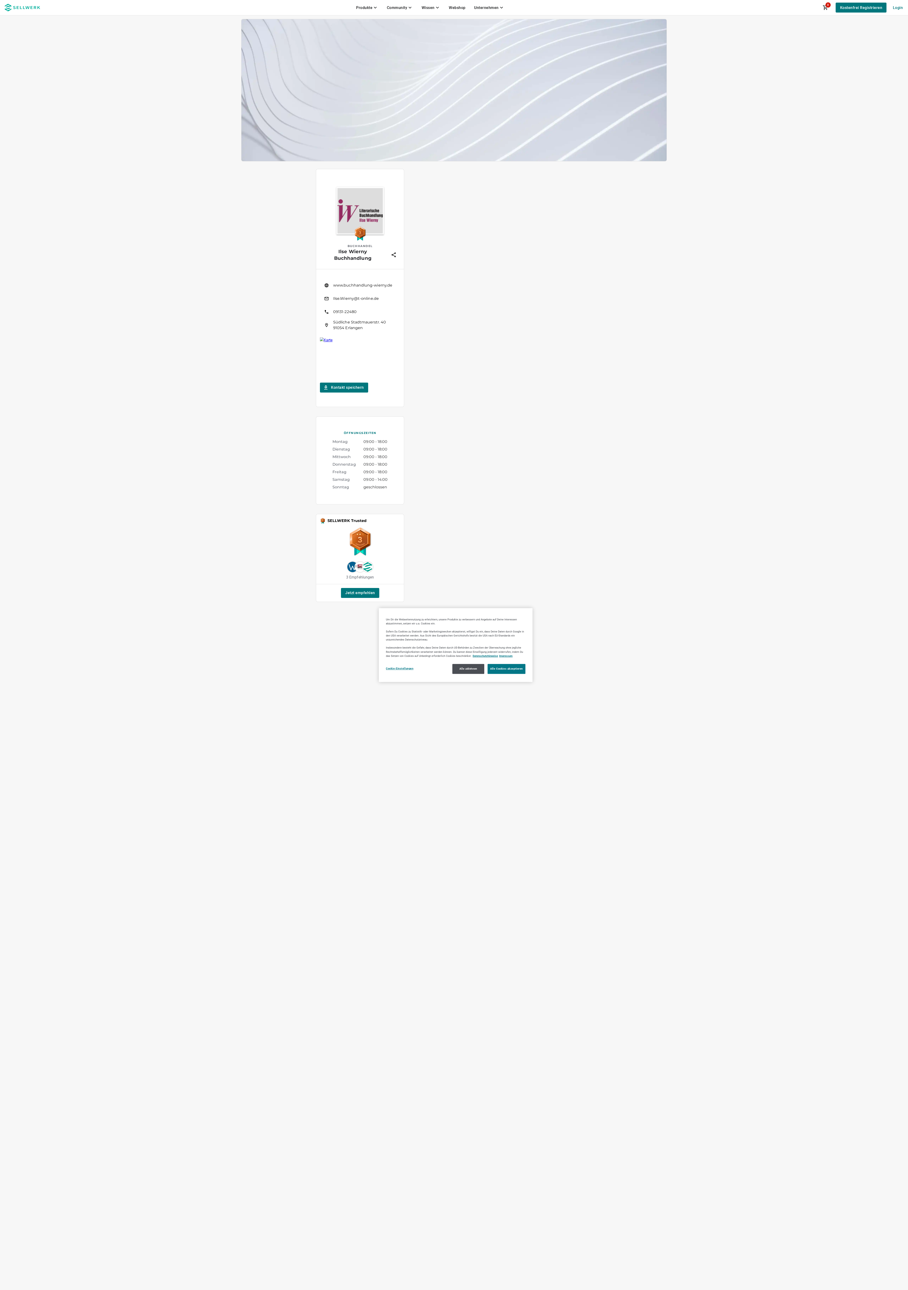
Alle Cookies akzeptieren (506, 668)
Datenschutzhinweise (485, 656)
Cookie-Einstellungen (399, 668)
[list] (360, 305)
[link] (360, 285)
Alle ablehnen (468, 668)
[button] (360, 593)
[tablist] (430, 7)
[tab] (367, 7)
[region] (456, 645)
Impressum (506, 656)
